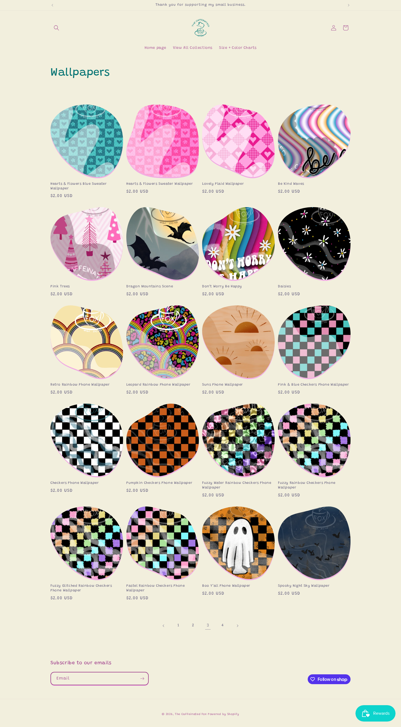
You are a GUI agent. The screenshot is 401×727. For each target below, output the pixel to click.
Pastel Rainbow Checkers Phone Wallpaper (155, 588)
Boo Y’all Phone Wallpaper (226, 586)
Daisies (284, 286)
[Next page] (237, 626)
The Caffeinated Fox (191, 714)
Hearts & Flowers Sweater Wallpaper (159, 184)
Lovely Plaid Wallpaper (223, 184)
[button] (56, 28)
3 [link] (208, 625)
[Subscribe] (142, 678)
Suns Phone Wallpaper (222, 384)
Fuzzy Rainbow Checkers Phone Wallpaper (307, 485)
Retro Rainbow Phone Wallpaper (80, 384)
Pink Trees (60, 286)
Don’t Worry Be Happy (222, 286)
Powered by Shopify (223, 714)
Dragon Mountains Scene (149, 286)
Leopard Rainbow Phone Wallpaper (158, 384)
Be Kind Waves (291, 184)
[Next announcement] (349, 5)
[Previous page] (164, 626)
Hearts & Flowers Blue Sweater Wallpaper (78, 186)
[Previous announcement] (52, 5)
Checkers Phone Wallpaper (74, 483)
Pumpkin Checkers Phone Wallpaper (159, 483)
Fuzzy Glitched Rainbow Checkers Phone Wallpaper (81, 588)
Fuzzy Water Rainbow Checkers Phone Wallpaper (236, 485)
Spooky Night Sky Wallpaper (304, 586)
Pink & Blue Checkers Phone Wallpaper (313, 384)
